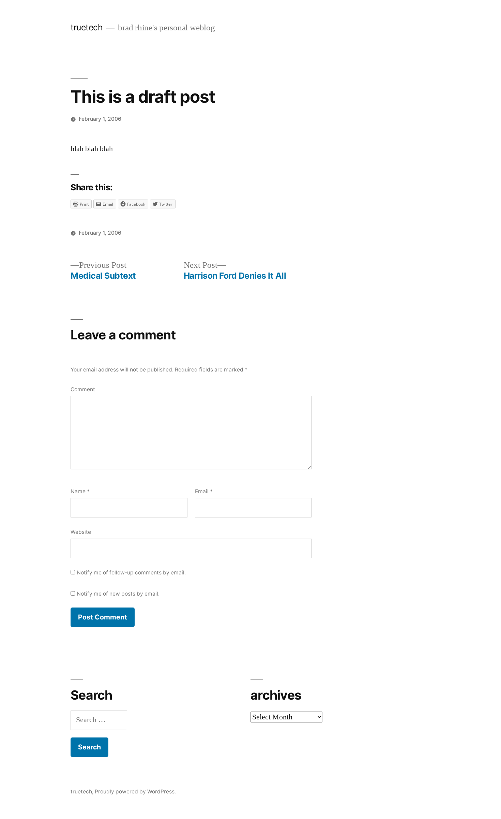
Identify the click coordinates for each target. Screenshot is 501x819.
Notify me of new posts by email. (118, 593)
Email (204, 491)
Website (81, 532)
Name (80, 491)
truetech (87, 27)
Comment (83, 389)
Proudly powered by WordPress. (135, 791)
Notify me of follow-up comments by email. (131, 572)
